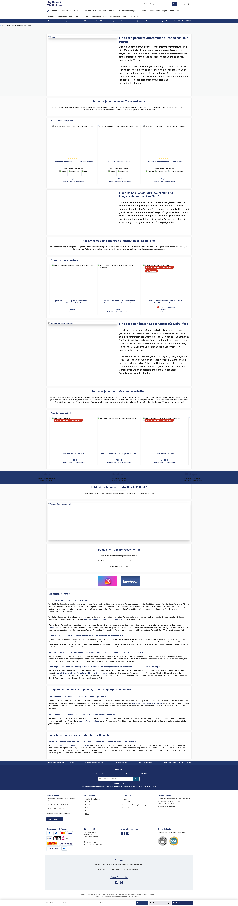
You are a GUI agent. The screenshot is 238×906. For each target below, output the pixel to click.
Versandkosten (113, 894)
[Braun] (84, 173)
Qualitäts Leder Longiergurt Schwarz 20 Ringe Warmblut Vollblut (119, 302)
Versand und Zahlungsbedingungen (134, 805)
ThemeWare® (138, 896)
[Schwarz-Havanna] (175, 173)
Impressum (89, 811)
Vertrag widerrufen (55, 819)
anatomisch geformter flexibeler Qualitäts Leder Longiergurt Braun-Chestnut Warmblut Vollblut (73, 302)
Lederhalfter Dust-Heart (119, 454)
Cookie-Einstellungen (92, 799)
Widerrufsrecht (127, 808)
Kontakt (125, 799)
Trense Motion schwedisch (119, 162)
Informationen (89, 795)
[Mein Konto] (183, 4)
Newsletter (89, 802)
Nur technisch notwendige (160, 903)
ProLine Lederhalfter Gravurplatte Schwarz (73, 454)
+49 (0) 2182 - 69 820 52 (57, 805)
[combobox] (151, 4)
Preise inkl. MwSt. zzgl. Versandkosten (73, 181)
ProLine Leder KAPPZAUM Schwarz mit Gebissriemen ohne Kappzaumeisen (164, 302)
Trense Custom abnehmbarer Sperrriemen (164, 162)
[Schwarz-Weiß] (74, 173)
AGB (128, 786)
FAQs (87, 814)
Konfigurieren (142, 903)
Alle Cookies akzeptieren (182, 903)
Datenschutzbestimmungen (98, 786)
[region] (119, 153)
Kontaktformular (64, 813)
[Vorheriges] (50, 288)
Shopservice (126, 795)
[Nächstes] (187, 288)
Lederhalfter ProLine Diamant (164, 454)
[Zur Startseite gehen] (56, 4)
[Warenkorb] (189, 4)
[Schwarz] (63, 173)
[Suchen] (174, 4)
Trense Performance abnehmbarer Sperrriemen (73, 162)
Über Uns (88, 805)
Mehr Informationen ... (106, 903)
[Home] (47, 10)
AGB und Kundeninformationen (133, 802)
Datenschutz (89, 808)
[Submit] (136, 779)
